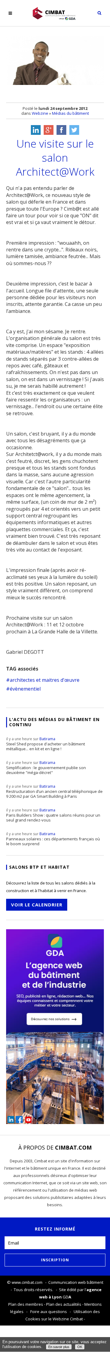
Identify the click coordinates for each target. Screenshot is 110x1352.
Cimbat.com (73, 1147)
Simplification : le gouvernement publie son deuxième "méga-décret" (46, 767)
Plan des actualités (63, 1304)
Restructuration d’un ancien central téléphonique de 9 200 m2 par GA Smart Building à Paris (54, 791)
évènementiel (25, 688)
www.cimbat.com (27, 1282)
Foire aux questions (48, 1311)
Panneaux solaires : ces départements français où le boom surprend (53, 839)
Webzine (40, 113)
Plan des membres (25, 1304)
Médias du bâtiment (70, 113)
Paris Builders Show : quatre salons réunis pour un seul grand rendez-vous (53, 815)
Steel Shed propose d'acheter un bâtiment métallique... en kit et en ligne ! (45, 744)
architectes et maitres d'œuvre (44, 680)
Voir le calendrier (36, 905)
